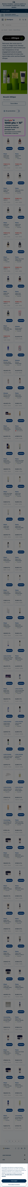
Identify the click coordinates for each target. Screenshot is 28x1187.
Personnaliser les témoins (14, 1184)
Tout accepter (14, 1181)
